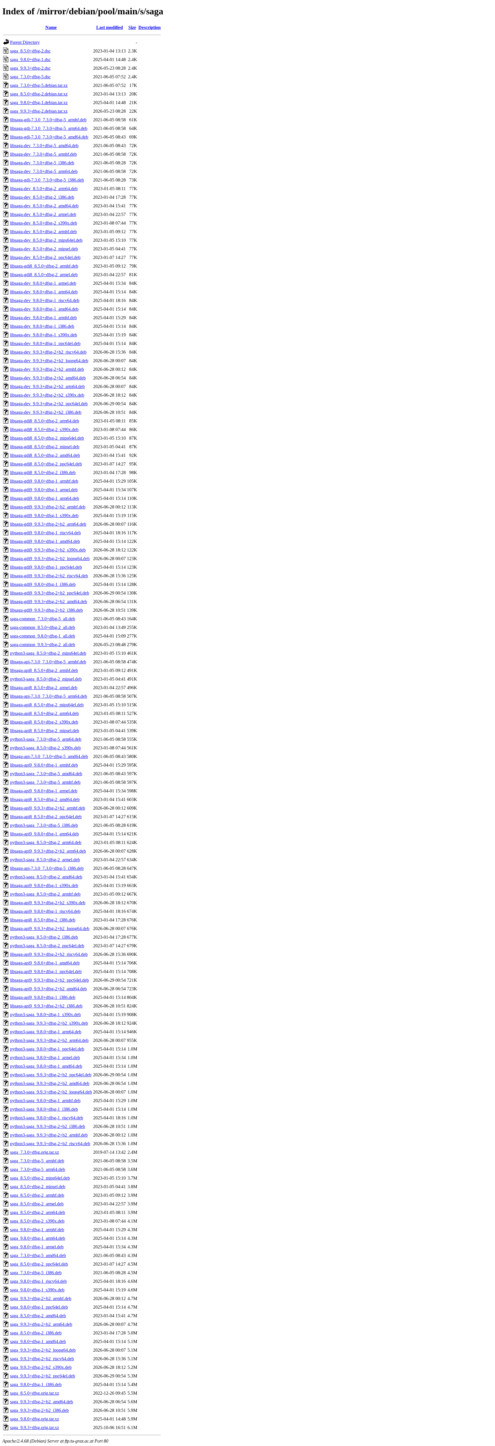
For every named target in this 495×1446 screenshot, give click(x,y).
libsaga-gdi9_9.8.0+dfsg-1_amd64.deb (45, 541)
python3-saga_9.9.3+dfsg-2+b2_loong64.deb (51, 1092)
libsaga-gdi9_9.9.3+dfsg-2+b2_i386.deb (46, 610)
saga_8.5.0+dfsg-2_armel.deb (37, 1203)
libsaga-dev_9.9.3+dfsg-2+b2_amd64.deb (48, 377)
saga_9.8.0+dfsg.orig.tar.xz (34, 1418)
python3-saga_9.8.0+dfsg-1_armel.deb (45, 1057)
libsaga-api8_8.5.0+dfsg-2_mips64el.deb (47, 704)
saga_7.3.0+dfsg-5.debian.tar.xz (39, 85)
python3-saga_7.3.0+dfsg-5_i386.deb (44, 825)
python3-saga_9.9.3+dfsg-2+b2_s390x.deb (49, 1023)
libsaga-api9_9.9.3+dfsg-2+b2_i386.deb (46, 1005)
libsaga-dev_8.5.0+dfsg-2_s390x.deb (43, 223)
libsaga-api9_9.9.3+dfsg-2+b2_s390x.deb (47, 902)
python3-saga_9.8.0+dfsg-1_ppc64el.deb (47, 1049)
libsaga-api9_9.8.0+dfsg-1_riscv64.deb (45, 911)
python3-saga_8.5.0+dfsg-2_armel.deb (45, 859)
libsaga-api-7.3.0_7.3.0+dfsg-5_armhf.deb (48, 661)
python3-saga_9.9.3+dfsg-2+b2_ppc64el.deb (50, 1074)
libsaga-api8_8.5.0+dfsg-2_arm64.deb (44, 713)
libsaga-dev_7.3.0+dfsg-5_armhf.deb (43, 154)
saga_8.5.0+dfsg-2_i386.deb (36, 1332)
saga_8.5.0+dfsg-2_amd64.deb (38, 1315)
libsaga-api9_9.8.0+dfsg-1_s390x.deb (44, 885)
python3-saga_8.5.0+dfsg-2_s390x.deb (45, 747)
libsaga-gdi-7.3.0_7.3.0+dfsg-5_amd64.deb (49, 137)
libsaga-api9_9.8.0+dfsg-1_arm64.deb (44, 833)
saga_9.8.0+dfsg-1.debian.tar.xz (39, 102)
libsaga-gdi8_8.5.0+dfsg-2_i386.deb (43, 472)
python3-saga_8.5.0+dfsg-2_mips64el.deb (48, 653)
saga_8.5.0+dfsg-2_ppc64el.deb (39, 1264)
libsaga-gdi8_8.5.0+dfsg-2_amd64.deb (45, 455)
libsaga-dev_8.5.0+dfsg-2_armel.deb (43, 214)
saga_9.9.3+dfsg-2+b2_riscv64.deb (42, 1358)
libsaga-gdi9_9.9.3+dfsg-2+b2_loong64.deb (50, 558)
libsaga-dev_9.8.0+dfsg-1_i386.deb (42, 326)
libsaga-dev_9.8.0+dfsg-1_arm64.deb (44, 291)
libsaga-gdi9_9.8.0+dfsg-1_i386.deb (43, 584)
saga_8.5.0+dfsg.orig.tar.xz (34, 1393)
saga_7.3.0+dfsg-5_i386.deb (36, 1272)
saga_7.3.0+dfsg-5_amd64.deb (38, 1255)
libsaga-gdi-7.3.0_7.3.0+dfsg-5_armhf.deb (48, 119)
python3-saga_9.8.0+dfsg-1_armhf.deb (45, 1100)
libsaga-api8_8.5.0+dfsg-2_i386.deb (42, 919)
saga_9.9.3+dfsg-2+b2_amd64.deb (41, 1401)
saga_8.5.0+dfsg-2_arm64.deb (37, 1212)
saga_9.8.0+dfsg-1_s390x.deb (37, 1289)
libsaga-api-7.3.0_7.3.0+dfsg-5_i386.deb (47, 868)
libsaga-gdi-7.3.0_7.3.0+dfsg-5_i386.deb (47, 180)
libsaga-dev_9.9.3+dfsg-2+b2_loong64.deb (49, 360)
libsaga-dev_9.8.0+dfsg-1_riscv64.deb (44, 300)
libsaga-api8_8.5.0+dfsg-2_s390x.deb (44, 722)
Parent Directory (25, 42)
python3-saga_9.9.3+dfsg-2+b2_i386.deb (47, 1126)
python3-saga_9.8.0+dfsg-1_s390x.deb (45, 1014)
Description (149, 27)
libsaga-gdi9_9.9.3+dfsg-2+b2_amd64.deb (48, 601)
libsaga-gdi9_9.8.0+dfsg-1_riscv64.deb (45, 532)
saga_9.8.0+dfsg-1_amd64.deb (38, 1341)
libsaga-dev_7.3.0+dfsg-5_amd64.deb (44, 145)
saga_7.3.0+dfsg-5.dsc (30, 76)
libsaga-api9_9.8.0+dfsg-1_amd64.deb (45, 962)
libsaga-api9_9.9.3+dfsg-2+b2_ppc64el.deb (49, 980)
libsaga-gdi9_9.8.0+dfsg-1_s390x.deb (44, 515)
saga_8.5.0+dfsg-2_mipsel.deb (37, 1186)
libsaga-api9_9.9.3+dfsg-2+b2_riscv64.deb (49, 954)
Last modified (109, 27)
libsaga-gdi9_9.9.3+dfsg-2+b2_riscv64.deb (49, 575)
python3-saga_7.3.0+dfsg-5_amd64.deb (46, 773)
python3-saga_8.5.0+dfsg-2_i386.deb (44, 937)
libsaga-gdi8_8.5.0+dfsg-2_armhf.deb (44, 266)
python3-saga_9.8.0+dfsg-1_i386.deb (44, 1109)
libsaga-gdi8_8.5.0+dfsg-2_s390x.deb (44, 429)
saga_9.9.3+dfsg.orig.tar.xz (34, 1427)
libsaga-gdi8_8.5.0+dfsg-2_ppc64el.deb (46, 463)
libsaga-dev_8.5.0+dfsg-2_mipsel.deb (44, 248)
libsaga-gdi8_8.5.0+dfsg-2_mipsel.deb (44, 446)
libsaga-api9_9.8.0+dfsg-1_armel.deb (43, 790)
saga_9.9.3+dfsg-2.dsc (30, 68)
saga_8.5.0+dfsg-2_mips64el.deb (40, 1178)
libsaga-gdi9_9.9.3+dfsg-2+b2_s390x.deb (48, 549)
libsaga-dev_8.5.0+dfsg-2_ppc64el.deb (45, 257)
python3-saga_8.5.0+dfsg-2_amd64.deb (46, 876)
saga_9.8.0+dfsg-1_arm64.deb (37, 1238)
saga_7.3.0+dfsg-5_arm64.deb (37, 1169)
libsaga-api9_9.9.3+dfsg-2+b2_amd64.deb (48, 988)
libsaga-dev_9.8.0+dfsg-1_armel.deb (43, 283)
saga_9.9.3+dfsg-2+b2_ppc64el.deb (42, 1375)
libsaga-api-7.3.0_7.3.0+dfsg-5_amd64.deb (49, 756)
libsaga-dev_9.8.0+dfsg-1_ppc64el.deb (45, 343)
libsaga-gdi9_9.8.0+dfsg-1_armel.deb (44, 489)
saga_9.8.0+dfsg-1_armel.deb (37, 1246)
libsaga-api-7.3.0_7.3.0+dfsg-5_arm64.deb (48, 696)
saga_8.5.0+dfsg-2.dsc (30, 50)
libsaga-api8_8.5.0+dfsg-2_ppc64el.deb (46, 816)
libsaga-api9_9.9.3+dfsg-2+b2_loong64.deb (49, 928)
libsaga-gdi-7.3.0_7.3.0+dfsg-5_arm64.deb (48, 128)
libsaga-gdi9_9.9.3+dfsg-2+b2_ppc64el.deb (49, 593)
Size (132, 27)
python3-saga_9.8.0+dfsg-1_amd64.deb (46, 1066)
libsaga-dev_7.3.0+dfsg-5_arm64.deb (44, 171)
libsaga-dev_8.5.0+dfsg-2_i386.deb (42, 197)
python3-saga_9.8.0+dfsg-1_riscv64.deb (46, 1117)
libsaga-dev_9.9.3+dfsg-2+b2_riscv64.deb (48, 352)
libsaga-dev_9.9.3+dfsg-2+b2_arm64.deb (47, 386)
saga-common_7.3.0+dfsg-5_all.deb (42, 618)
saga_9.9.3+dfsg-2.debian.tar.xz (39, 111)
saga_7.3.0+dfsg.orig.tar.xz (34, 1152)
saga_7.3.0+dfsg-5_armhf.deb (37, 1160)
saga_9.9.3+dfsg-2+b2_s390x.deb (41, 1367)
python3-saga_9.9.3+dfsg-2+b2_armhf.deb (49, 1135)
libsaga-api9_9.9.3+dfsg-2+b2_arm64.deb (48, 851)
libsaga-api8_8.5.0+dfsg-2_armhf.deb (44, 670)
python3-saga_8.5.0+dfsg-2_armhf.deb (45, 894)
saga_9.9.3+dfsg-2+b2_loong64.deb (43, 1350)
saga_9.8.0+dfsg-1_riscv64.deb (38, 1281)
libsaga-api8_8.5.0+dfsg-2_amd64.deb (45, 799)
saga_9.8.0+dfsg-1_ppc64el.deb (39, 1307)
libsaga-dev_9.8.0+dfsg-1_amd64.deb (44, 309)
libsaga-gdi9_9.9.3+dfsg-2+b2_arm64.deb (48, 524)
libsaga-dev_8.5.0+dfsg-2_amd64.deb (44, 205)
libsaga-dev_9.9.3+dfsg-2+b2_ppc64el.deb (49, 403)
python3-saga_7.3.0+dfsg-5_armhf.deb (45, 782)
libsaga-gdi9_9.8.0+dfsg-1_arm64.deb (44, 498)
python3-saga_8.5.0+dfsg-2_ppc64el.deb (47, 945)
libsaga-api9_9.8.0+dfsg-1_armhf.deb (44, 765)
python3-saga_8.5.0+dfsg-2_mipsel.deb (46, 679)
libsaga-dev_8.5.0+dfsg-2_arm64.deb (44, 188)
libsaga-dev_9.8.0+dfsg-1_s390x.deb (43, 334)
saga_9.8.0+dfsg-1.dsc (30, 59)
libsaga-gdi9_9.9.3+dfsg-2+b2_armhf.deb (47, 506)
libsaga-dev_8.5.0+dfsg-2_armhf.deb (43, 231)
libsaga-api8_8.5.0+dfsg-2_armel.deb (43, 687)
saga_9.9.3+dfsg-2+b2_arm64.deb (41, 1324)
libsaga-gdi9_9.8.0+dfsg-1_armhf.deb (44, 481)
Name (51, 27)
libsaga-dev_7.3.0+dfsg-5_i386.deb (42, 162)
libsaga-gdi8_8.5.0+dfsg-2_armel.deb (44, 274)
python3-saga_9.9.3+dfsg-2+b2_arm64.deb (49, 1040)
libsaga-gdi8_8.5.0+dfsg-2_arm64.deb (44, 420)
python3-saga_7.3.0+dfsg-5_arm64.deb (45, 739)
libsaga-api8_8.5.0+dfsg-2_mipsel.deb (44, 730)
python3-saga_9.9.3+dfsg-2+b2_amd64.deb (49, 1083)
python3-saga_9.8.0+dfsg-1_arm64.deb (45, 1031)
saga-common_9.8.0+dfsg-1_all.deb (42, 636)
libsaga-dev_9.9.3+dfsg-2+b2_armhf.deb (47, 369)
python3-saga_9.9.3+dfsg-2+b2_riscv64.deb (50, 1143)
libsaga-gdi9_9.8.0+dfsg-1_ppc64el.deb (46, 567)
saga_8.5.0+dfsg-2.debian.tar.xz (39, 93)
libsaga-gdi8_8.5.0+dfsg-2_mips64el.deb (47, 438)
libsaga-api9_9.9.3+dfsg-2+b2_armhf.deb (47, 808)
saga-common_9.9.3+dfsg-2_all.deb (42, 644)
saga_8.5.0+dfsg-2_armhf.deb (37, 1195)
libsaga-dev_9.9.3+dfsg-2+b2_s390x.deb (47, 395)
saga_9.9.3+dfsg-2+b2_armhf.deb (40, 1298)
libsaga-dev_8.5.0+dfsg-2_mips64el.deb (46, 240)
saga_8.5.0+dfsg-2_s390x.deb (37, 1221)
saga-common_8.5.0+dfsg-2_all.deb (42, 627)
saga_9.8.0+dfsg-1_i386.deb (36, 1384)
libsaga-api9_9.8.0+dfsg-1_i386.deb (42, 997)
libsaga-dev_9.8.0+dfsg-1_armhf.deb (43, 317)
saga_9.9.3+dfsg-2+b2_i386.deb (39, 1410)
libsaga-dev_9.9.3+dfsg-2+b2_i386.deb (45, 412)
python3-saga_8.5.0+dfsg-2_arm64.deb (45, 842)
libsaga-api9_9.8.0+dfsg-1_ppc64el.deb (46, 971)
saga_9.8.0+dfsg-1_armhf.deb (37, 1229)
